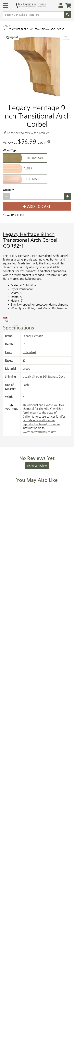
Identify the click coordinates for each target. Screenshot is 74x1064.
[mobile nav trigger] (5, 5)
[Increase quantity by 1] (67, 196)
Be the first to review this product (27, 132)
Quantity (8, 189)
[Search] (67, 14)
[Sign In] (59, 5)
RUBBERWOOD (33, 157)
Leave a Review (37, 465)
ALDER (27, 168)
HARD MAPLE (32, 178)
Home (6, 26)
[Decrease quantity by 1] (6, 196)
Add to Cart (38, 206)
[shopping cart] (67, 5)
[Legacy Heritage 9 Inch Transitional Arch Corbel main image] (37, 66)
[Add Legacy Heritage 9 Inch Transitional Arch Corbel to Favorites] (66, 37)
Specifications (18, 327)
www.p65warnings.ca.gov (39, 431)
